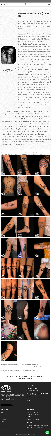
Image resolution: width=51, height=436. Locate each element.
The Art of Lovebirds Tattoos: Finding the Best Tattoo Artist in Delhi (37, 394)
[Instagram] (4, 405)
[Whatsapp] (47, 432)
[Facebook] (2, 405)
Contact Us (3, 426)
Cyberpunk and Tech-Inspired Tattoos (35, 400)
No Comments (35, 390)
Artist (2, 412)
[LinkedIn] (8, 405)
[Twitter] (10, 405)
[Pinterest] (12, 405)
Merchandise (3, 419)
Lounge (2, 416)
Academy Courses (5, 414)
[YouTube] (6, 405)
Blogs (2, 423)
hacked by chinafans (31, 388)
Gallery (2, 421)
